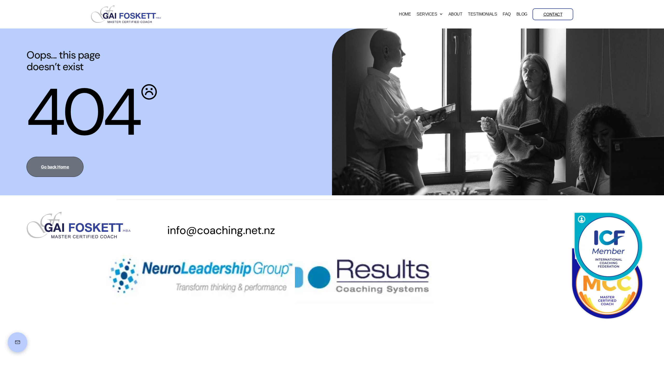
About (455, 14)
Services (427, 14)
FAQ (507, 14)
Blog (521, 14)
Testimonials (482, 14)
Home (405, 14)
